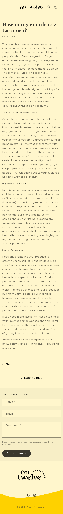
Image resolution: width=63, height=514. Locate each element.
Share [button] (9, 364)
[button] (6, 7)
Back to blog (33, 377)
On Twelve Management (35, 507)
